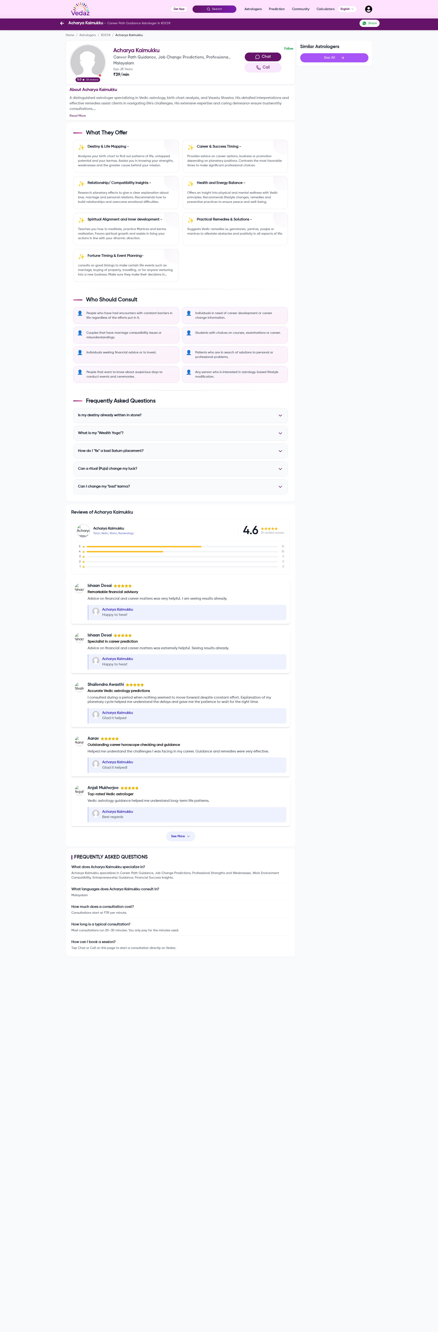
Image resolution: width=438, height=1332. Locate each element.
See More (178, 836)
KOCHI (105, 35)
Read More (78, 115)
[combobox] (347, 9)
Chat (266, 57)
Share (372, 23)
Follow (288, 48)
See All (329, 58)
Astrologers (87, 35)
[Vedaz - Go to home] (80, 9)
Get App (179, 9)
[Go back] (62, 23)
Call (266, 67)
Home (70, 35)
